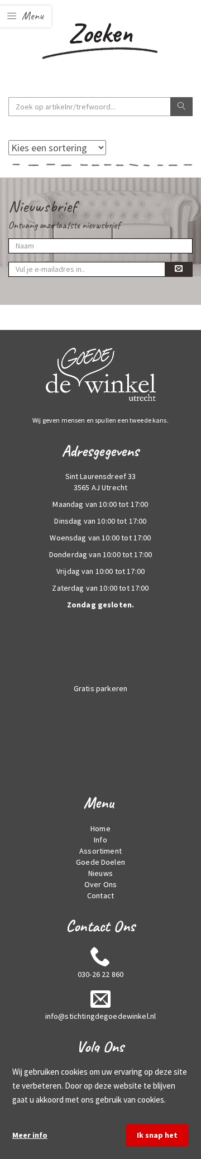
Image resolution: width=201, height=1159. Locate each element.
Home (100, 828)
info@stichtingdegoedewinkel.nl (100, 1016)
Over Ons (100, 884)
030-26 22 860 (100, 974)
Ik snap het (157, 1135)
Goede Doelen (100, 862)
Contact (100, 895)
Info (100, 840)
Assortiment (100, 851)
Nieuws (100, 873)
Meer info (29, 1135)
